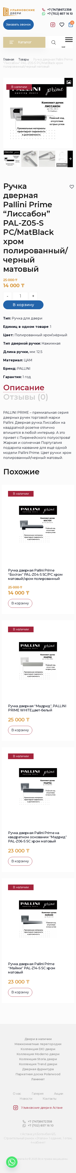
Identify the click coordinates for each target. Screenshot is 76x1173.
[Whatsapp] (12, 1162)
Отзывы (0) (25, 397)
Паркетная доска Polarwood (38, 1074)
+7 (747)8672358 (59, 10)
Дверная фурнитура (38, 1069)
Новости (26, 1099)
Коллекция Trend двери (38, 1064)
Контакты (49, 1099)
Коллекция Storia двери (38, 1059)
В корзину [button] (20, 603)
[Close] (63, 47)
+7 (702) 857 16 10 (60, 13)
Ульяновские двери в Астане (42, 1108)
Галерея (37, 1094)
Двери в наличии (38, 1039)
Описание (24, 387)
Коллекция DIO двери (38, 1049)
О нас (17, 1094)
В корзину (23, 305)
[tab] (24, 387)
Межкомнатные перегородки (38, 1044)
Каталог (24, 42)
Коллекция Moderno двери (38, 1054)
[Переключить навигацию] (69, 39)
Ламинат (38, 1079)
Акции (58, 1094)
